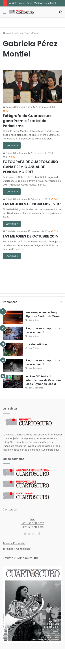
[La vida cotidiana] (13, 349)
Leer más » (12, 145)
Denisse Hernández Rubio (19, 107)
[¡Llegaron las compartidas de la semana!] (13, 333)
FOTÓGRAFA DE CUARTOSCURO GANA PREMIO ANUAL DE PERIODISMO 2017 (30, 166)
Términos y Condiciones (17, 548)
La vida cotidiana (37, 344)
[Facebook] (26, 534)
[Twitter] (30, 534)
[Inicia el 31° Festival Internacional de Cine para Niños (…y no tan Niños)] (13, 381)
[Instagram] (34, 534)
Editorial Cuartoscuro (16, 153)
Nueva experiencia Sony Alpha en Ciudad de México (43, 314)
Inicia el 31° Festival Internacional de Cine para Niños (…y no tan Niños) (43, 380)
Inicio (8, 32)
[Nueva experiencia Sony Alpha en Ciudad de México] (13, 317)
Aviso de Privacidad (14, 543)
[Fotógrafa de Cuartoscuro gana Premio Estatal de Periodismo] (32, 86)
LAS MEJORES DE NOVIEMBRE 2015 (32, 204)
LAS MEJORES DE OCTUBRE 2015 (30, 236)
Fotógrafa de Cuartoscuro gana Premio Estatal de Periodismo (27, 120)
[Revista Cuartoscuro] (23, 12)
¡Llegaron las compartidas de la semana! (43, 330)
